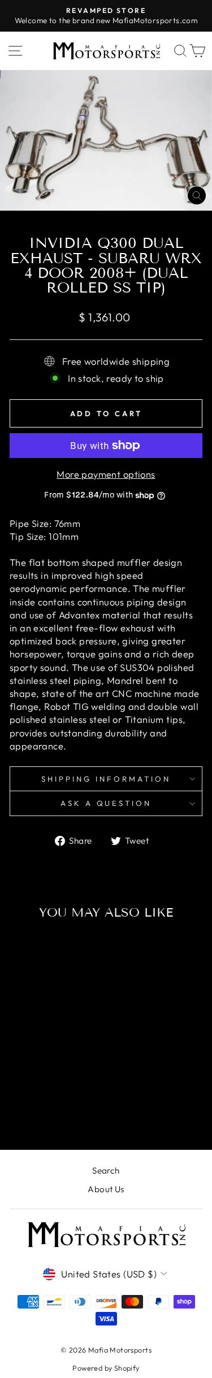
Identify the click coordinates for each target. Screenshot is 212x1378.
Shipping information (106, 778)
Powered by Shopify (105, 1367)
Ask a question (106, 803)
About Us (106, 1189)
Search (105, 1170)
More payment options (106, 474)
